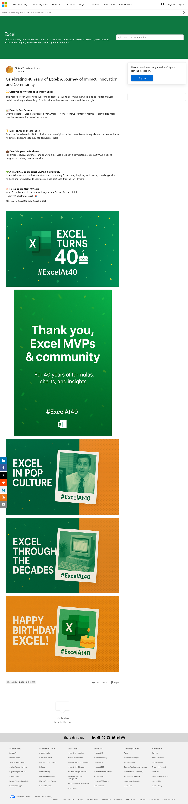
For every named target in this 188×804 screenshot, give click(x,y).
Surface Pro (13, 753)
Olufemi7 (19, 68)
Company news (157, 762)
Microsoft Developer (131, 757)
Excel (49, 12)
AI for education (73, 788)
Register (171, 4)
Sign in (142, 78)
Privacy (80, 799)
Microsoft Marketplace (132, 776)
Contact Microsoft (68, 799)
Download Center (45, 757)
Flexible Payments (45, 786)
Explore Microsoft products (18, 781)
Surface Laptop (14, 757)
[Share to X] (103, 737)
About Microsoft (158, 757)
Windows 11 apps (15, 786)
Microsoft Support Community (53, 42)
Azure (126, 753)
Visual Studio (128, 786)
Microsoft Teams (100, 776)
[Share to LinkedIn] (93, 737)
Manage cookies (92, 799)
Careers (155, 753)
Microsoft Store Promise (48, 781)
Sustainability (157, 786)
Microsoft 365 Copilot (101, 781)
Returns (42, 767)
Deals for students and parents (79, 783)
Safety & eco (130, 799)
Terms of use (106, 799)
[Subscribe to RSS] (118, 737)
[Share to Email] (123, 737)
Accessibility (156, 781)
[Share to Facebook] (98, 737)
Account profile (44, 753)
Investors (155, 772)
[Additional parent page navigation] (28, 12)
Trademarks (118, 799)
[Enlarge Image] (62, 249)
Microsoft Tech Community (133, 772)
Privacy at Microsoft (159, 767)
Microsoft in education (76, 753)
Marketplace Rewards (132, 781)
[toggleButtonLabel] (184, 12)
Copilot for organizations (18, 767)
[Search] (163, 4)
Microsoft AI (98, 753)
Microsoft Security (100, 757)
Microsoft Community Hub (12, 12)
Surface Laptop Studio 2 (17, 762)
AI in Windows (14, 776)
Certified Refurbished (46, 776)
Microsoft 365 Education (76, 767)
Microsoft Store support (47, 762)
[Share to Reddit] (108, 737)
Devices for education (75, 757)
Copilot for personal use (17, 772)
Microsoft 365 (38, 12)
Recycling (142, 799)
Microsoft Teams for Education (78, 762)
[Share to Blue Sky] (113, 737)
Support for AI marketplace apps (135, 767)
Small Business (99, 786)
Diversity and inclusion (160, 776)
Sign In (181, 4)
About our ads (154, 799)
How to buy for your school (77, 772)
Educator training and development (75, 777)
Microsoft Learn (129, 762)
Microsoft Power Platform (103, 772)
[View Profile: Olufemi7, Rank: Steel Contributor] (9, 69)
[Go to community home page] (4, 4)
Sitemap (55, 799)
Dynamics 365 (99, 762)
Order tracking (44, 772)
